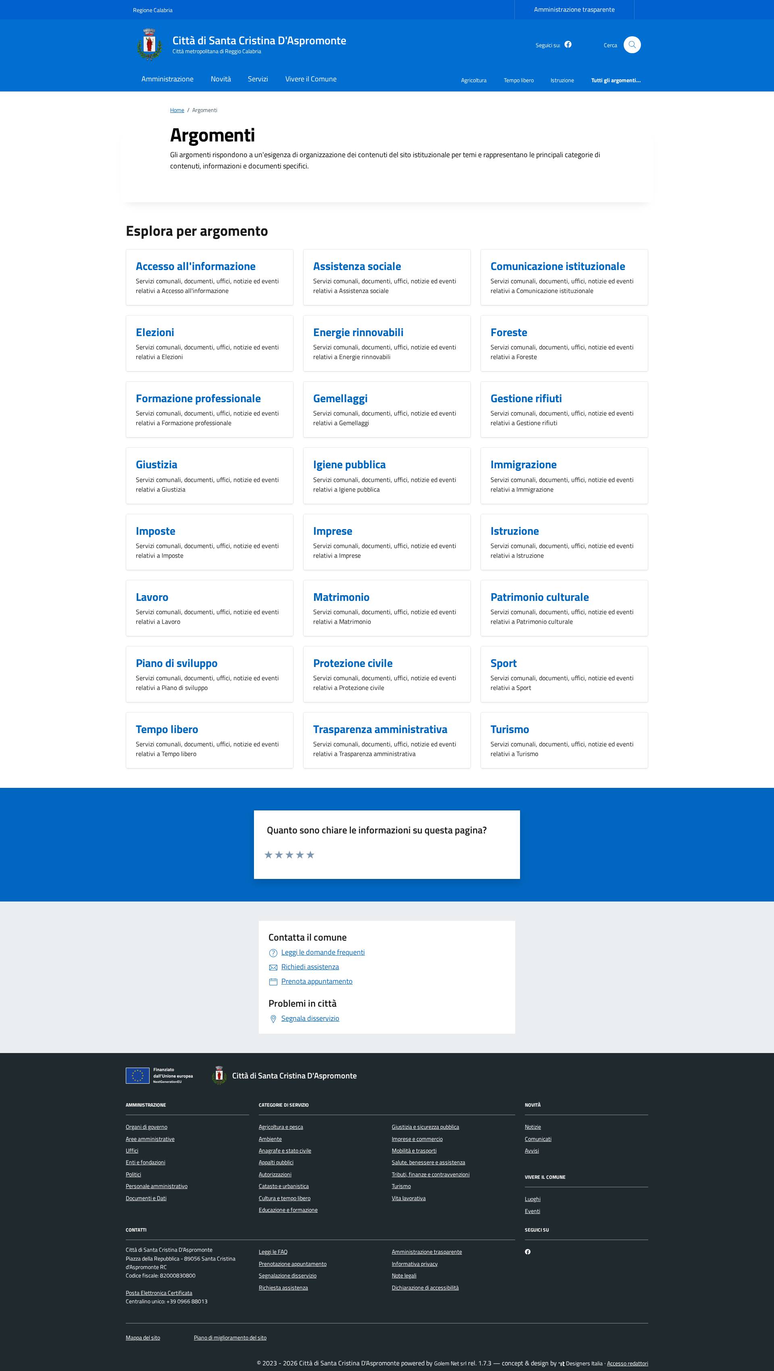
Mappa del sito (143, 1337)
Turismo (401, 1186)
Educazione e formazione (288, 1209)
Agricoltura (474, 80)
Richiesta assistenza (283, 1287)
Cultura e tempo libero (284, 1198)
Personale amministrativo (156, 1186)
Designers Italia (584, 1363)
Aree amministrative (150, 1138)
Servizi (258, 78)
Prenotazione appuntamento (293, 1263)
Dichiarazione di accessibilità (425, 1287)
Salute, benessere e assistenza (428, 1162)
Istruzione (562, 80)
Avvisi (532, 1150)
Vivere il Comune (311, 78)
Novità (221, 78)
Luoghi (533, 1198)
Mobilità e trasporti (414, 1150)
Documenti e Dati (146, 1198)
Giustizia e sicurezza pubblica (425, 1126)
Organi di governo (146, 1126)
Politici (133, 1174)
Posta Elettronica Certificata (159, 1292)
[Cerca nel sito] (632, 45)
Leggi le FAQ (273, 1251)
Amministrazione (167, 78)
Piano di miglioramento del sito (230, 1337)
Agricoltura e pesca (281, 1126)
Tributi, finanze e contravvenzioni (431, 1174)
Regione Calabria (153, 10)
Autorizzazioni (275, 1174)
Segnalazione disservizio (287, 1275)
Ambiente (270, 1138)
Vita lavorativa (409, 1198)
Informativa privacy (415, 1263)
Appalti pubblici (276, 1162)
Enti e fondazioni (145, 1162)
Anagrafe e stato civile (285, 1150)
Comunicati (538, 1138)
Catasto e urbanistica (284, 1186)
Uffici (132, 1150)
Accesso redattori (627, 1363)
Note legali (404, 1275)
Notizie (533, 1126)
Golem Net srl (450, 1363)
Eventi (532, 1211)
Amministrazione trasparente (574, 9)
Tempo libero (519, 80)
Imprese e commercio (417, 1138)
